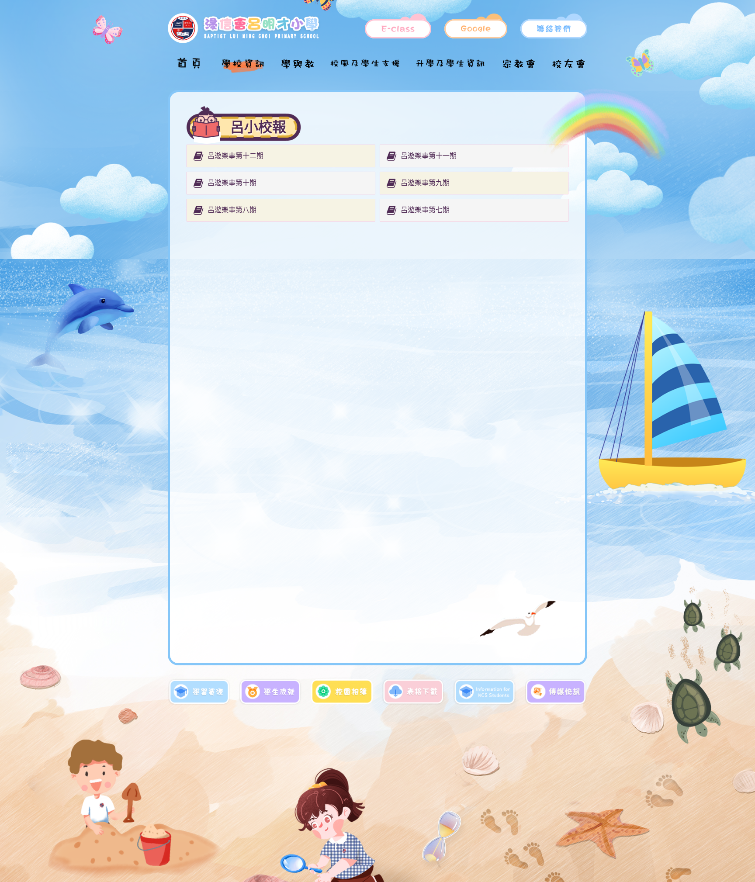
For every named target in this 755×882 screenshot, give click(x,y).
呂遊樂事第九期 (425, 183)
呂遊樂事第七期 (425, 210)
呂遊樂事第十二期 (235, 155)
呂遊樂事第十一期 (429, 155)
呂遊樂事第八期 (232, 210)
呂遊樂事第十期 (232, 183)
